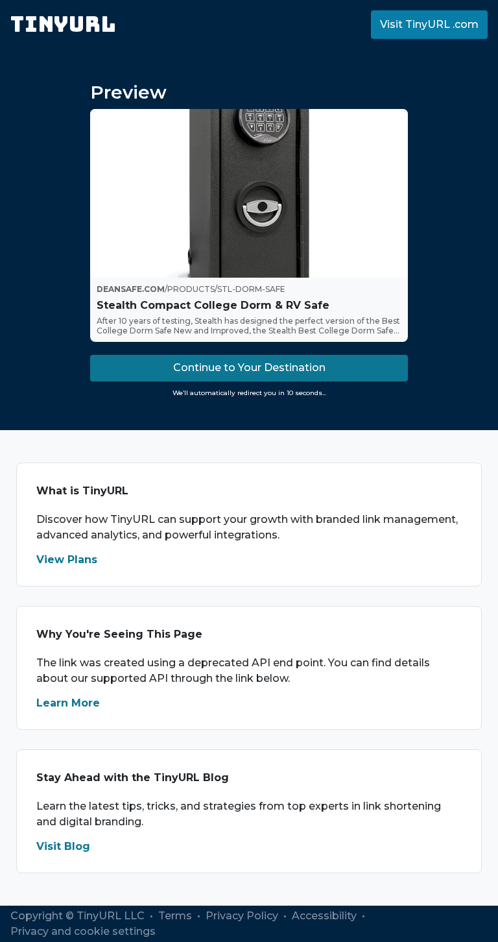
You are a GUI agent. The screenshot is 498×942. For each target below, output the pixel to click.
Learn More (68, 703)
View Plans (66, 559)
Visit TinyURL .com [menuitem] (429, 24)
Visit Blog (63, 846)
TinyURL (63, 24)
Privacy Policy (243, 916)
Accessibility (325, 916)
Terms (176, 916)
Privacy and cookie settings (83, 931)
